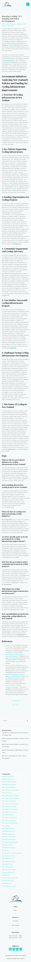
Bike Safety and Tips (8, 858)
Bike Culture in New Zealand (10, 803)
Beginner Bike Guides (8, 779)
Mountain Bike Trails (8, 880)
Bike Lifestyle (6, 825)
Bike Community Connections (10, 798)
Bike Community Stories (9, 801)
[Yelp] (20, 949)
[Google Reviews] (17, 949)
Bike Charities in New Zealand (10, 790)
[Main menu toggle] (27, 4)
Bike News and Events (8, 834)
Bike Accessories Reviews (9, 782)
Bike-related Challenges (9, 869)
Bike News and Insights (8, 836)
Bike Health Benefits (8, 814)
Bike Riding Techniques (8, 847)
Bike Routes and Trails (8, 856)
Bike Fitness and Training (9, 812)
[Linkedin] (13, 949)
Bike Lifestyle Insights (8, 828)
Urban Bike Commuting (9, 886)
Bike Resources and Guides (10, 842)
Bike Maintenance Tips (8, 831)
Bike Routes (5, 850)
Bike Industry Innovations (9, 820)
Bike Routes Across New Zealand (11, 853)
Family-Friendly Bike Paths (9, 878)
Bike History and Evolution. (9, 817)
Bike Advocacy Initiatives (9, 784)
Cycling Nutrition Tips (8, 872)
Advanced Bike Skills (8, 776)
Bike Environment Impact (9, 806)
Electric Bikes (6, 875)
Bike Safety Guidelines (8, 861)
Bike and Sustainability (8, 787)
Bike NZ (11, 135)
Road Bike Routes (7, 883)
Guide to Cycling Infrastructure (14, 665)
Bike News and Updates (9, 839)
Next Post (15, 705)
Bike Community (7, 793)
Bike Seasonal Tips (7, 864)
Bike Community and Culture (10, 795)
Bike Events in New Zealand (10, 809)
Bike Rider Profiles (7, 845)
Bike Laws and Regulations (9, 823)
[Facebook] (10, 949)
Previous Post (15, 700)
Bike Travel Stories (7, 867)
